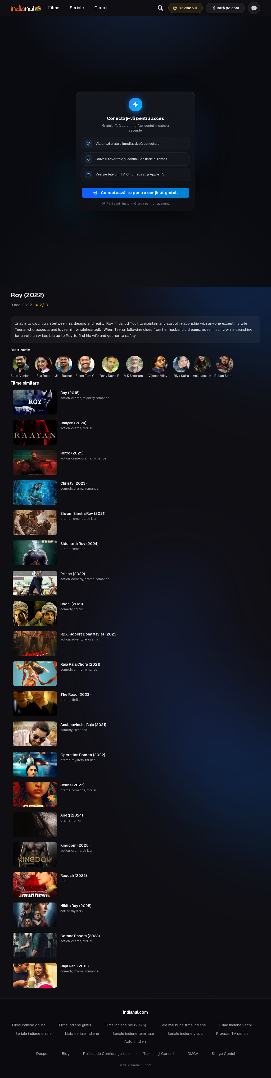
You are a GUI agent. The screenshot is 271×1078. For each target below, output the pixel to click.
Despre (42, 1053)
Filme (53, 8)
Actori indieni (135, 1041)
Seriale (77, 8)
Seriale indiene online (33, 1033)
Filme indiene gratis (75, 1025)
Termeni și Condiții (158, 1053)
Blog (66, 1053)
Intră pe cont (228, 8)
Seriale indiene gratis (185, 1033)
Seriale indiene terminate (133, 1033)
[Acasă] (26, 8)
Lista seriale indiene (82, 1033)
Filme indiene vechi (235, 1025)
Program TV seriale (232, 1033)
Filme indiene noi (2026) (125, 1025)
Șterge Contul (223, 1053)
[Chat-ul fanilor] (254, 8)
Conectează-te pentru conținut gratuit (139, 192)
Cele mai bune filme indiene (183, 1025)
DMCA (193, 1053)
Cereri (100, 8)
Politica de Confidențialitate (106, 1053)
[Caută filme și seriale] (160, 8)
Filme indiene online (29, 1025)
